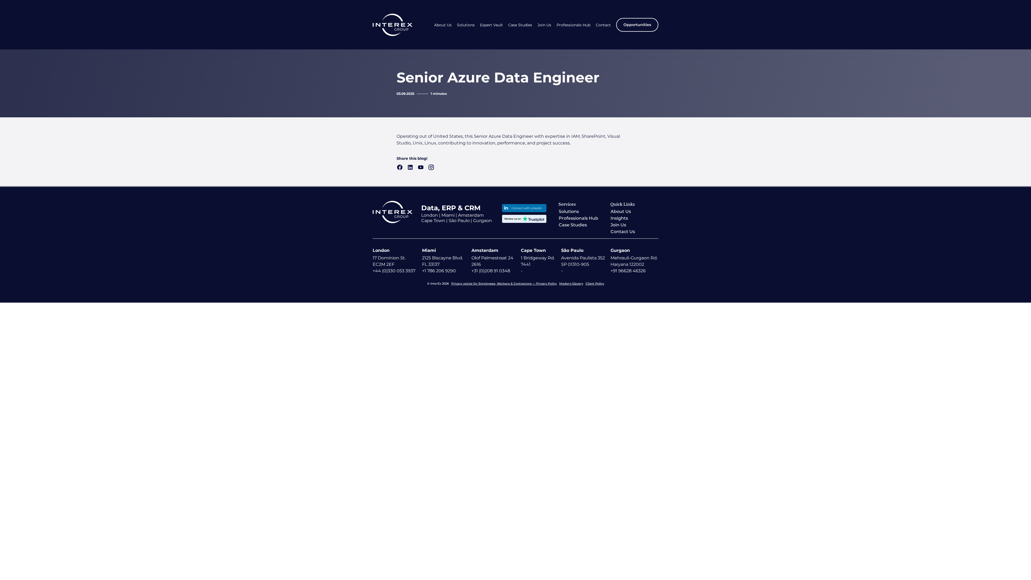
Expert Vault (491, 25)
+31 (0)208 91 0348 (490, 270)
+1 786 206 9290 (439, 270)
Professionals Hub (573, 25)
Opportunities (637, 24)
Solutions (466, 25)
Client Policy (595, 283)
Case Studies (520, 25)
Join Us (544, 25)
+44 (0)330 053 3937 (394, 270)
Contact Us (623, 231)
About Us (443, 25)
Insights (619, 218)
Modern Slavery (571, 283)
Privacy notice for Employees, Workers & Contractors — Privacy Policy (504, 283)
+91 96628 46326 (628, 270)
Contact (603, 25)
